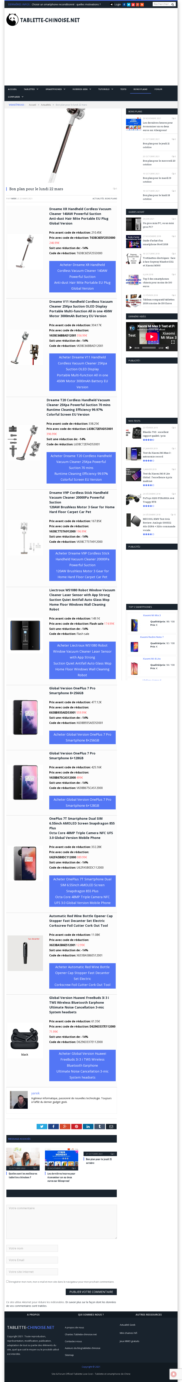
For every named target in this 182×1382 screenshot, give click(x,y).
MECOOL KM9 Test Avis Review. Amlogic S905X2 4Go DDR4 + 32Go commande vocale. (159, 524)
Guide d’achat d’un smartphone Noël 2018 (155, 242)
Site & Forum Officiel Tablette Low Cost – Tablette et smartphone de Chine (91, 1373)
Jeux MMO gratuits (129, 1341)
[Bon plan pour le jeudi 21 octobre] (100, 1151)
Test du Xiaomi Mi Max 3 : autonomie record (157, 454)
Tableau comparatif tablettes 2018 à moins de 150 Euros (159, 301)
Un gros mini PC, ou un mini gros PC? (158, 225)
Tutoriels (104, 89)
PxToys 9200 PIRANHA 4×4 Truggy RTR (158, 500)
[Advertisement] (91, 59)
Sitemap (69, 1355)
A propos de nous (74, 1327)
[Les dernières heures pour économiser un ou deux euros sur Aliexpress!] (61, 1159)
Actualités (98, 198)
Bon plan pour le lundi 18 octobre (156, 197)
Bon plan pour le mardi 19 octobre (157, 179)
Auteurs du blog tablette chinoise (82, 1348)
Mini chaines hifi (128, 1333)
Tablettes (29, 89)
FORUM (158, 89)
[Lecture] (130, 347)
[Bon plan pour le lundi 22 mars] (61, 146)
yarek (13, 198)
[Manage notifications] (173, 1374)
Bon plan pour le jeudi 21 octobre (156, 145)
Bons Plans (141, 89)
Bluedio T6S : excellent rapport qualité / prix (155, 433)
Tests (124, 89)
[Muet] (167, 347)
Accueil (12, 89)
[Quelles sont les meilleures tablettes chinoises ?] (23, 1159)
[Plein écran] (173, 342)
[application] (152, 336)
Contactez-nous (73, 1341)
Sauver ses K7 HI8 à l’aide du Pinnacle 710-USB (59, 4)
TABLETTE (50, 20)
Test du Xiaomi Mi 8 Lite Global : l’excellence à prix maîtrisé (157, 477)
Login (117, 4)
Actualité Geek (127, 1324)
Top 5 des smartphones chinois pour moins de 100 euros (157, 282)
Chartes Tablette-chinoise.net (81, 1334)
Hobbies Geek (80, 89)
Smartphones (54, 89)
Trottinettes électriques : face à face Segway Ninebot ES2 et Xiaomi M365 (159, 261)
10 (174, 514)
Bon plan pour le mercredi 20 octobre (159, 162)
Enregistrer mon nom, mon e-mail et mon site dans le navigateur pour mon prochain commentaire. (61, 1281)
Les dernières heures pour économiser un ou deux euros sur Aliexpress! (61, 1177)
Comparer (14, 96)
